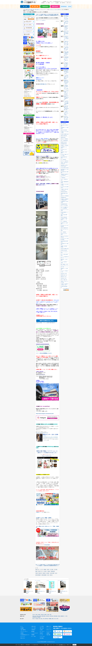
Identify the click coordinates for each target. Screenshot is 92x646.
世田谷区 (42, 614)
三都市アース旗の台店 (39, 573)
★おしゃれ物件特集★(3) (64, 140)
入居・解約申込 (62, 2)
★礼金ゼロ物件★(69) (64, 217)
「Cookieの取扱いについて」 (62, 644)
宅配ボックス (37, 569)
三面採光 (48, 571)
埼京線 (59, 616)
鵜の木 (44, 84)
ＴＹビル (47, 580)
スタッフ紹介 (33, 628)
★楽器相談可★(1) (63, 197)
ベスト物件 (42, 626)
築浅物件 (45, 569)
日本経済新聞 (47, 544)
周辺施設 (32, 631)
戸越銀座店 (45, 6)
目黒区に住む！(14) (63, 276)
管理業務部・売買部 (66, 6)
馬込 (41, 618)
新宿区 (45, 614)
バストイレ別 (42, 636)
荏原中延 (46, 618)
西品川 (42, 591)
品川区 (29, 591)
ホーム (22, 626)
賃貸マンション (40, 571)
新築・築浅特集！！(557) (64, 264)
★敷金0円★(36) (63, 137)
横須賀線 (38, 617)
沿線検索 (42, 2)
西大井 (53, 591)
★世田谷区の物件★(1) (64, 191)
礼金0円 (41, 629)
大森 (54, 618)
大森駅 (61, 592)
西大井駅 (50, 592)
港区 (50, 614)
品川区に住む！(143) (64, 273)
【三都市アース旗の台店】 (39, 371)
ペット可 (41, 569)
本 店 (25, 6)
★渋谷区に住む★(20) (64, 250)
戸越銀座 (49, 618)
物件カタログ (23, 638)
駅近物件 (41, 633)
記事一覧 (37, 15)
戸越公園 (36, 618)
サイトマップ (23, 636)
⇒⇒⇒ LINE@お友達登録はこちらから (44, 353)
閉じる (74, 644)
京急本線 (47, 616)
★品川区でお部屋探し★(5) (64, 248)
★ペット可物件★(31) (64, 221)
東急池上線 (34, 616)
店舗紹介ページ (39, 512)
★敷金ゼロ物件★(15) (64, 135)
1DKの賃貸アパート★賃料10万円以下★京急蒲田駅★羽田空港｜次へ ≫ (49, 15)
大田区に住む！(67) (63, 278)
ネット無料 (51, 569)
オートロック (42, 631)
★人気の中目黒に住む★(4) (64, 167)
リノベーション (49, 631)
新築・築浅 (42, 628)
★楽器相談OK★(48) (64, 143)
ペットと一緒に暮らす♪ (42, 20)
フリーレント (49, 628)
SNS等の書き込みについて (58, 1)
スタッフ (52, 2)
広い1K (56, 573)
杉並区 (48, 614)
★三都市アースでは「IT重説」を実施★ (43, 517)
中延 (39, 618)
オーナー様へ (49, 1)
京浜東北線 (51, 616)
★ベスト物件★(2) (63, 159)
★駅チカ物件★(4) (63, 123)
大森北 (64, 591)
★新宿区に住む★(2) (64, 142)
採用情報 (44, 1)
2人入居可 (45, 571)
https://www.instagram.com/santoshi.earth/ (45, 413)
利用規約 (22, 633)
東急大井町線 (39, 616)
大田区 (41, 84)
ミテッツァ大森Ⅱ (60, 580)
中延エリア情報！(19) (64, 279)
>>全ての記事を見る (66, 288)
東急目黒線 (55, 616)
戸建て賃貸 (48, 634)
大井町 (57, 618)
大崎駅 (38, 592)
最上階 (48, 569)
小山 (30, 591)
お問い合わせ (69, 2)
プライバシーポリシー (24, 631)
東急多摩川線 (38, 179)
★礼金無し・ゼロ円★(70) (64, 145)
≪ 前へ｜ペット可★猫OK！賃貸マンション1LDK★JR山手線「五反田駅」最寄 (47, 14)
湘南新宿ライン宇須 (64, 616)
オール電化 (55, 569)
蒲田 (52, 618)
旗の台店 (55, 6)
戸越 (43, 618)
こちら (40, 162)
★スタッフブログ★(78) (64, 205)
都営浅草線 (43, 616)
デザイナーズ (49, 629)
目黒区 (39, 614)
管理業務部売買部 (58, 637)
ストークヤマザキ (37, 580)
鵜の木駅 (47, 573)
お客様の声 (33, 629)
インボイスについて (67, 1)
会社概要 (57, 2)
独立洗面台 (42, 638)
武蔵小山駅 (27, 592)
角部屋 (36, 571)
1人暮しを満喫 (52, 573)
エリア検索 (48, 2)
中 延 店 (35, 6)
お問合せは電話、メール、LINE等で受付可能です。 (46, 322)
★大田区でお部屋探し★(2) (64, 134)
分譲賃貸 (48, 633)
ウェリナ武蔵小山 (26, 580)
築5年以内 (44, 573)
